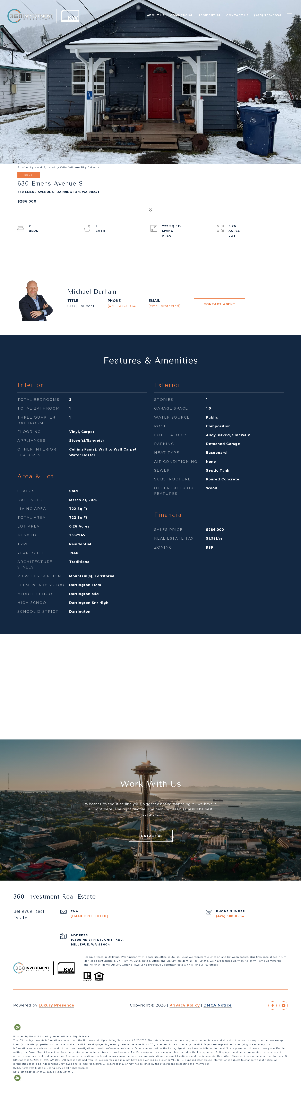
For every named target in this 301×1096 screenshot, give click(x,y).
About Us (156, 15)
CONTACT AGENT (219, 304)
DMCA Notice (218, 1005)
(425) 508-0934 (122, 306)
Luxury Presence (56, 1005)
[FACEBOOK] (272, 1005)
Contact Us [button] (150, 836)
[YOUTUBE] (284, 1005)
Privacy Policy (185, 1005)
